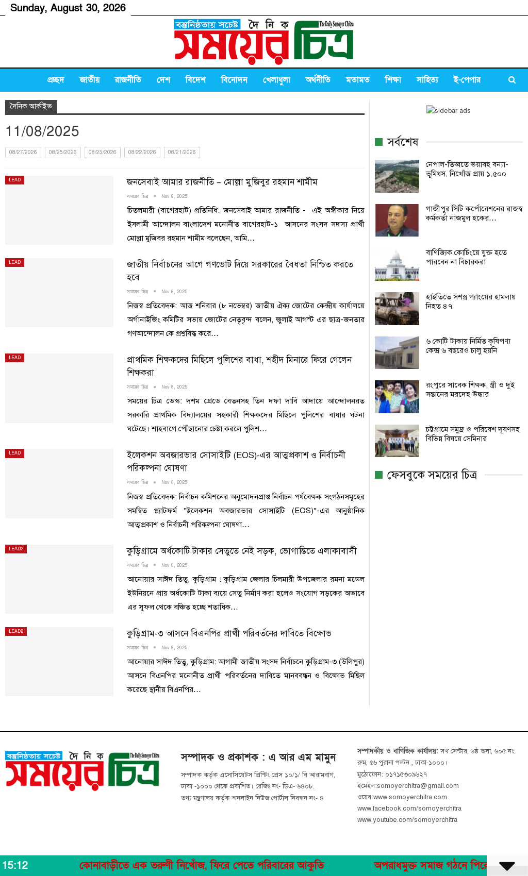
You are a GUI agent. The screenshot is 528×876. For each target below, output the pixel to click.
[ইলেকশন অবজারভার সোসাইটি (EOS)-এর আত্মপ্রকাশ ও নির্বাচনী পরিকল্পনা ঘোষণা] (59, 483)
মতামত (358, 80)
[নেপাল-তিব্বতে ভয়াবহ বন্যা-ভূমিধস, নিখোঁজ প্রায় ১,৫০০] (397, 176)
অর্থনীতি (318, 80)
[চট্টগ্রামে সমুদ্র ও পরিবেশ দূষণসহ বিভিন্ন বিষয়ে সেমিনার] (397, 441)
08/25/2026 (63, 152)
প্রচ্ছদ (55, 80)
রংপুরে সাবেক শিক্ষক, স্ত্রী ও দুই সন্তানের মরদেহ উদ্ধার (470, 389)
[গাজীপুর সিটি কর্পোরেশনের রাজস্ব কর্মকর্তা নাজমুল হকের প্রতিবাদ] (397, 220)
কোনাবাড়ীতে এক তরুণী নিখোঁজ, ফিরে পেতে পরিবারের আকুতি (179, 865)
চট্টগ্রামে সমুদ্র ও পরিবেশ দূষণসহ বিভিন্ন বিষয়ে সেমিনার (473, 434)
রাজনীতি (128, 80)
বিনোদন (234, 80)
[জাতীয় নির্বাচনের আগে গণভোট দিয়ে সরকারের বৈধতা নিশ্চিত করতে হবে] (59, 292)
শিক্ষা (393, 80)
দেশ (163, 80)
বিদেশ (196, 80)
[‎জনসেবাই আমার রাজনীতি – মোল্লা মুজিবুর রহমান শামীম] (59, 210)
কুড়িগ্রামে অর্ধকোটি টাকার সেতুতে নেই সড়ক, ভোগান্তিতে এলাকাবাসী (242, 551)
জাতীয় (90, 80)
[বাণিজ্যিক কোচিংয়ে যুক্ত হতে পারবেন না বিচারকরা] (397, 264)
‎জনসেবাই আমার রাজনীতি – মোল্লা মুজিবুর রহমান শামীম (222, 182)
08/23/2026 (103, 152)
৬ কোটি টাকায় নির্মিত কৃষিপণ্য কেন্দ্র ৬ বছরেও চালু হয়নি (468, 345)
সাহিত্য (427, 80)
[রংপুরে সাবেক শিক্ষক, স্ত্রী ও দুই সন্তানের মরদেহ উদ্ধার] (397, 396)
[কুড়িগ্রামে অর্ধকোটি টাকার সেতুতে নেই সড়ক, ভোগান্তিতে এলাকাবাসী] (59, 579)
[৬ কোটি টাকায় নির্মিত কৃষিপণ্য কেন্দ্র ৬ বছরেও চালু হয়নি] (397, 352)
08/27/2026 (23, 152)
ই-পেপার (467, 80)
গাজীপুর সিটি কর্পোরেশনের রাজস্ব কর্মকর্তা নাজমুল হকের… (474, 213)
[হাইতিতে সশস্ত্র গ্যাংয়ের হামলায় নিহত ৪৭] (397, 308)
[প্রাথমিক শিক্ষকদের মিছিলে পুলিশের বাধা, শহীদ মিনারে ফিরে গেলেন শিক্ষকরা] (59, 388)
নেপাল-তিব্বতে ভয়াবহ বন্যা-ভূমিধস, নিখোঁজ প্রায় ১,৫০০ (467, 169)
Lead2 (16, 549)
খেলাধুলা (276, 80)
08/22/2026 (142, 152)
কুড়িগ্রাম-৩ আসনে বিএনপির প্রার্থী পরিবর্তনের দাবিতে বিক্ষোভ (229, 633)
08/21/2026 (182, 152)
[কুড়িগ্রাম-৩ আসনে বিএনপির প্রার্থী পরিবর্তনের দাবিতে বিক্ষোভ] (59, 661)
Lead (15, 180)
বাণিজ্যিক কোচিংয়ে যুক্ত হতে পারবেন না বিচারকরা (466, 257)
